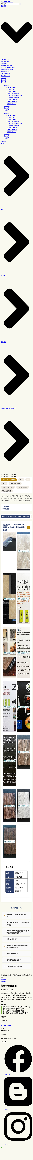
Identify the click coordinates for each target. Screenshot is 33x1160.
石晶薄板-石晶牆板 (13, 93)
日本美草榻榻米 (12, 102)
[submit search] (20, 4)
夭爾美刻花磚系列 (7, 491)
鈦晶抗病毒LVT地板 (15, 483)
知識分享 (6, 110)
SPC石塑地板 (11, 87)
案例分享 (6, 106)
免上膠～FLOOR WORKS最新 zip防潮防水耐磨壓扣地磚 (15, 516)
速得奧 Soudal (11, 104)
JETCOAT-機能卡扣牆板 (14, 95)
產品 (2, 209)
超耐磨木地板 (11, 91)
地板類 (3, 275)
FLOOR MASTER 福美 (8, 487)
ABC (28, 479)
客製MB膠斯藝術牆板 (13, 98)
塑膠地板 (3, 342)
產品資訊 (6, 85)
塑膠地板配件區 (12, 100)
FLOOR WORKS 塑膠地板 (8, 408)
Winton (4, 483)
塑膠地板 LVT (11, 89)
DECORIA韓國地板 (23, 487)
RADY (21, 479)
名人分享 (6, 108)
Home (2, 143)
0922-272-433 (6, 1025)
